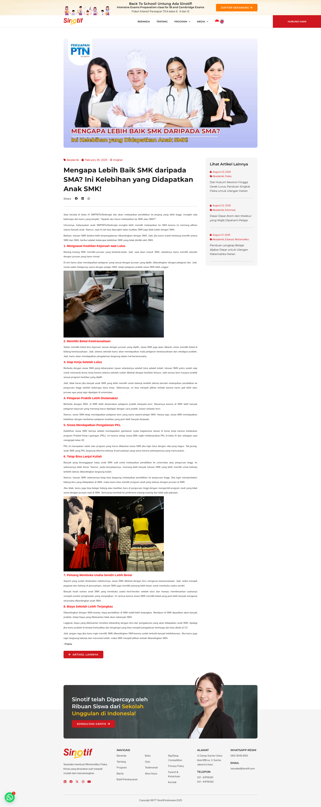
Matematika (242, 239)
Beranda (144, 21)
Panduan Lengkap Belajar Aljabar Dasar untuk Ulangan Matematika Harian (229, 250)
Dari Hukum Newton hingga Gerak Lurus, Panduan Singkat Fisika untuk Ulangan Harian (230, 186)
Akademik (218, 176)
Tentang (162, 21)
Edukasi (229, 239)
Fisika (228, 176)
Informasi (230, 210)
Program (180, 21)
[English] (222, 21)
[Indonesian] (217, 21)
